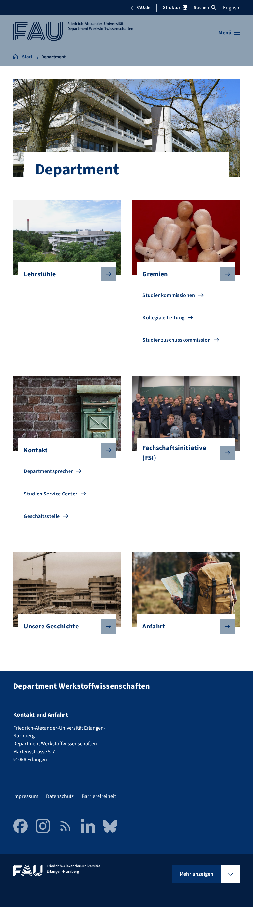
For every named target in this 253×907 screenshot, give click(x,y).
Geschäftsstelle (42, 516)
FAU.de (143, 7)
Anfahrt (153, 626)
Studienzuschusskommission (176, 340)
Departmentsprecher (48, 471)
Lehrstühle (40, 274)
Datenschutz (60, 796)
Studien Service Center (50, 493)
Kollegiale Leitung (163, 317)
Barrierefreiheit (99, 796)
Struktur (171, 7)
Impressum (25, 796)
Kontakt (36, 450)
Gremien (155, 274)
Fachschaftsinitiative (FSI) (174, 453)
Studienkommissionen (168, 295)
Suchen (201, 7)
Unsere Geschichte (51, 626)
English (231, 7)
